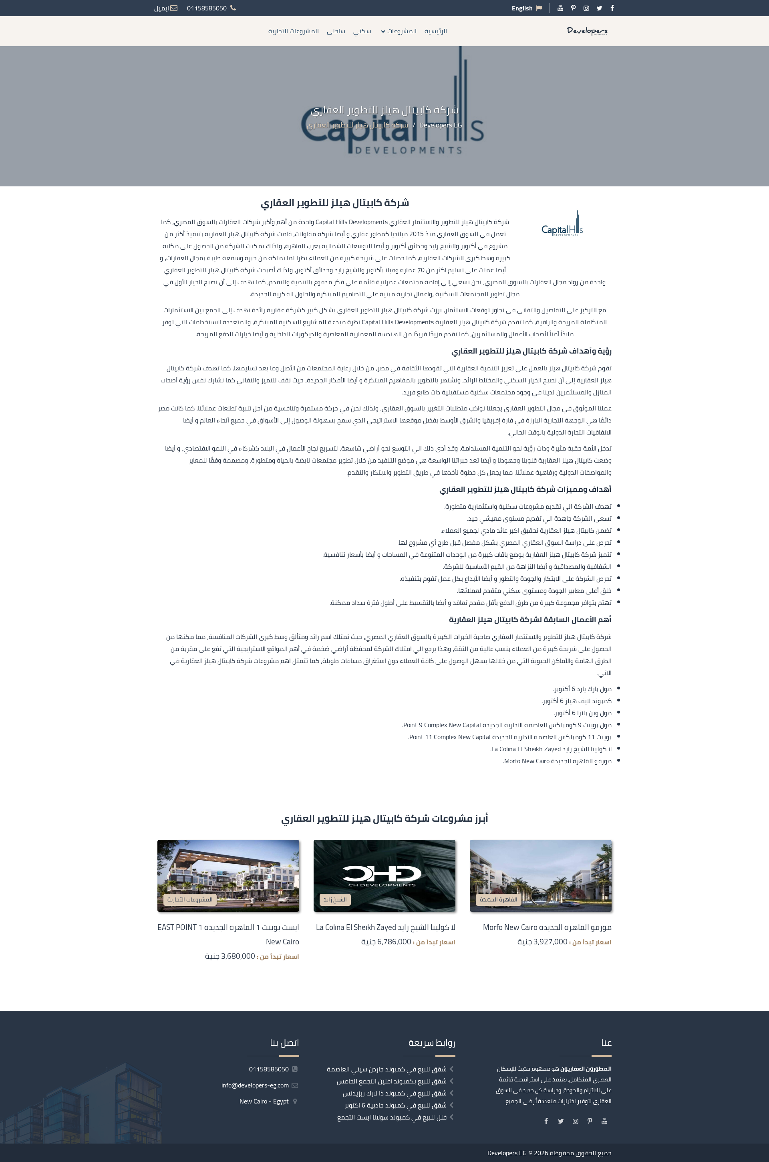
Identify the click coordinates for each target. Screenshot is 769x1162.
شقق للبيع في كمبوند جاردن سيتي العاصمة (387, 1069)
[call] (763, 609)
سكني (362, 31)
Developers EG (507, 1153)
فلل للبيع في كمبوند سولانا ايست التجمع (392, 1117)
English (522, 8)
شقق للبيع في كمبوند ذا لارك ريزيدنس (395, 1093)
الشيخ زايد (335, 899)
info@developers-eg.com (255, 1085)
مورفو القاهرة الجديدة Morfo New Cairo (547, 927)
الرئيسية (436, 31)
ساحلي (336, 31)
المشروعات (402, 31)
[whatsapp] (763, 627)
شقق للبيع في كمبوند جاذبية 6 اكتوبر (395, 1105)
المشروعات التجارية (293, 31)
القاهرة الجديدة (498, 899)
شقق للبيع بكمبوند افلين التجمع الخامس (392, 1081)
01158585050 (269, 1069)
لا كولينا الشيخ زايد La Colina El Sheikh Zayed (385, 927)
